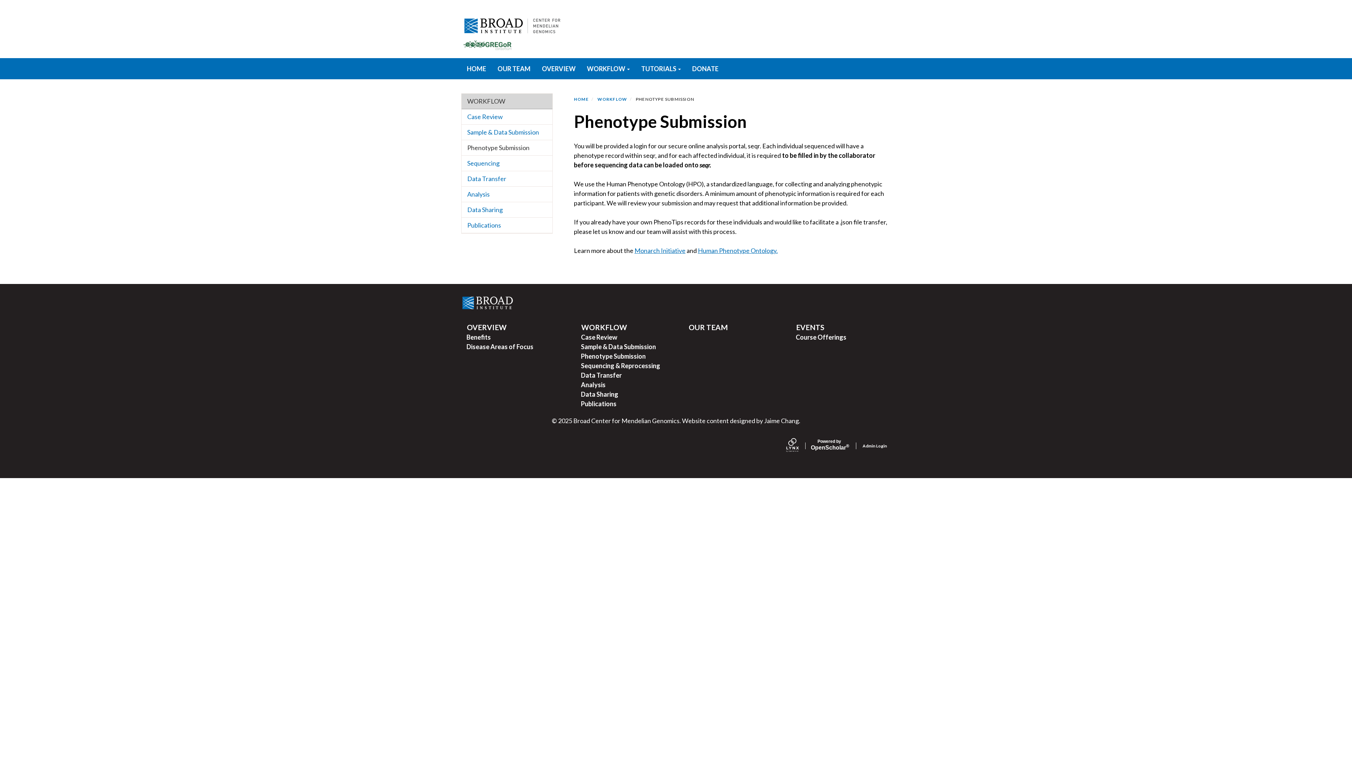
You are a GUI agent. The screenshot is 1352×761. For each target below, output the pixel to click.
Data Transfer (486, 178)
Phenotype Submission (498, 147)
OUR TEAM (514, 69)
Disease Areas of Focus (500, 347)
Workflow (486, 101)
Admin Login (875, 445)
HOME (476, 69)
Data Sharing (485, 210)
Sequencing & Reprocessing (620, 366)
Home (581, 99)
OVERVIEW (559, 69)
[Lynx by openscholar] (798, 445)
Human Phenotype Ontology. (738, 250)
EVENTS (810, 327)
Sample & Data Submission (503, 132)
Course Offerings (821, 337)
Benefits (479, 337)
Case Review (485, 116)
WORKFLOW (606, 69)
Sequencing (483, 163)
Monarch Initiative (660, 250)
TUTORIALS (659, 69)
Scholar (829, 445)
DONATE (705, 69)
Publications (484, 225)
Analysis (478, 194)
